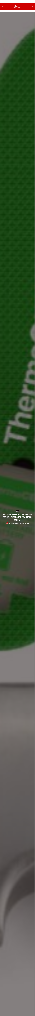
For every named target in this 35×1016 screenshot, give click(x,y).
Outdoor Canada (13, 523)
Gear (17, 511)
